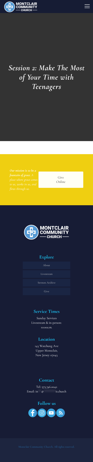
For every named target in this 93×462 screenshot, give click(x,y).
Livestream (47, 274)
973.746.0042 (49, 387)
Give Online (61, 179)
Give (46, 291)
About (46, 265)
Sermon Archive (46, 282)
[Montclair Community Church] (20, 6)
